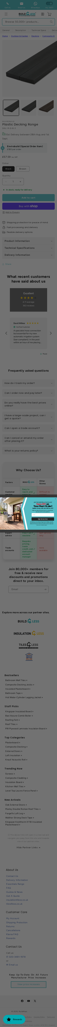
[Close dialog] (55, 499)
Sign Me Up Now (43, 519)
